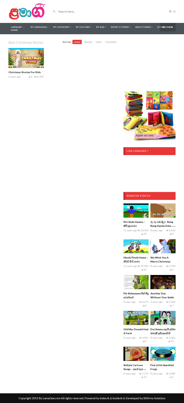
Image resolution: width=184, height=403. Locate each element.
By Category (61, 27)
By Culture (83, 27)
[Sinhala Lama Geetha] (27, 11)
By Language (39, 27)
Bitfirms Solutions (154, 398)
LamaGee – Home (17, 28)
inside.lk (117, 398)
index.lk (104, 398)
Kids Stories (143, 27)
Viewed (88, 42)
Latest (77, 42)
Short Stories (120, 27)
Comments (111, 42)
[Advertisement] (149, 62)
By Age (100, 27)
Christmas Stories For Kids (24, 72)
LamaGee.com (51, 398)
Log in (169, 27)
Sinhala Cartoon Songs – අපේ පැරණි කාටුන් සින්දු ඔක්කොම (135, 369)
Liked (98, 42)
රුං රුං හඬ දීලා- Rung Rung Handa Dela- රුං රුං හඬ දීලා (162, 225)
